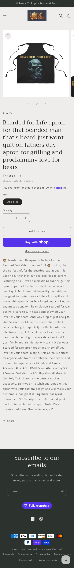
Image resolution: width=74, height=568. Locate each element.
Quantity (8, 210)
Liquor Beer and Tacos (32, 549)
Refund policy (25, 554)
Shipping (7, 181)
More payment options (37, 251)
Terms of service (62, 554)
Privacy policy (43, 554)
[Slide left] (28, 104)
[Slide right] (45, 104)
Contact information (48, 560)
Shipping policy (27, 560)
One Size (12, 201)
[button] (5, 15)
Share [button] (10, 420)
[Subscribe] (62, 491)
